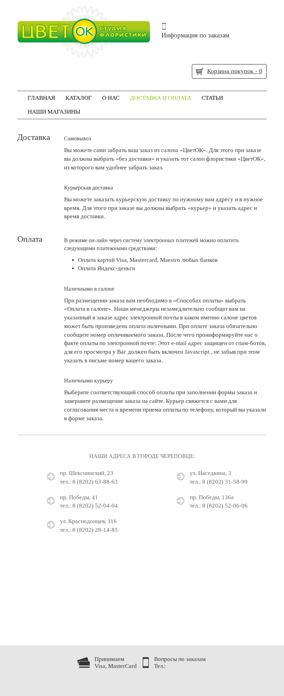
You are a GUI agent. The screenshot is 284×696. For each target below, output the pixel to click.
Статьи (212, 98)
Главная (41, 98)
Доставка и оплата (160, 98)
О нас (110, 98)
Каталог (78, 98)
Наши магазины (54, 111)
